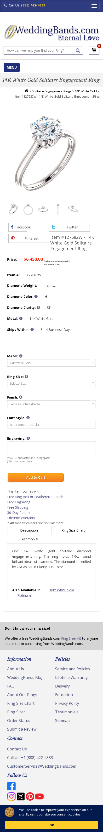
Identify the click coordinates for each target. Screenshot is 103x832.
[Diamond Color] (36, 296)
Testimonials (66, 712)
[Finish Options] (20, 397)
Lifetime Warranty (21, 518)
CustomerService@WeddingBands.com (41, 766)
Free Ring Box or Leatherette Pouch (35, 496)
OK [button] (51, 825)
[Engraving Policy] (28, 417)
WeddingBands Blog (25, 677)
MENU (12, 67)
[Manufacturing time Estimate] (32, 329)
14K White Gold (86, 91)
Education (64, 694)
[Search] (78, 50)
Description (29, 530)
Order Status (18, 720)
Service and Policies (72, 668)
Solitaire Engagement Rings (51, 91)
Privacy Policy (67, 703)
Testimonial (29, 539)
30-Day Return (18, 512)
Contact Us (17, 749)
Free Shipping (17, 507)
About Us (15, 668)
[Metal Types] (21, 318)
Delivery (62, 686)
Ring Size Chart (74, 530)
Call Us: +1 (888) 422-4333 (30, 757)
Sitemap (62, 720)
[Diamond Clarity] (38, 307)
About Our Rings (22, 694)
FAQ (10, 686)
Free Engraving (18, 502)
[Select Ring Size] (26, 376)
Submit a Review (21, 729)
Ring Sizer (16, 712)
